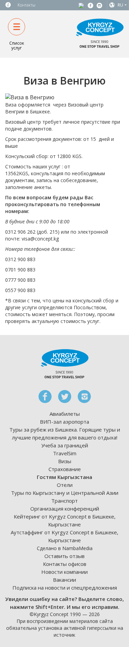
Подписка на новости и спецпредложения (64, 587)
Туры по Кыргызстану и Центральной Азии (64, 492)
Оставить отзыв (64, 556)
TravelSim (64, 453)
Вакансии (64, 579)
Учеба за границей (64, 445)
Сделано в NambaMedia (65, 548)
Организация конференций (64, 508)
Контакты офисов (64, 563)
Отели (65, 484)
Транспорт (64, 500)
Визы (64, 461)
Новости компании (64, 571)
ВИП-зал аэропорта (64, 421)
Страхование (65, 469)
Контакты (26, 5)
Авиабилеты (65, 413)
